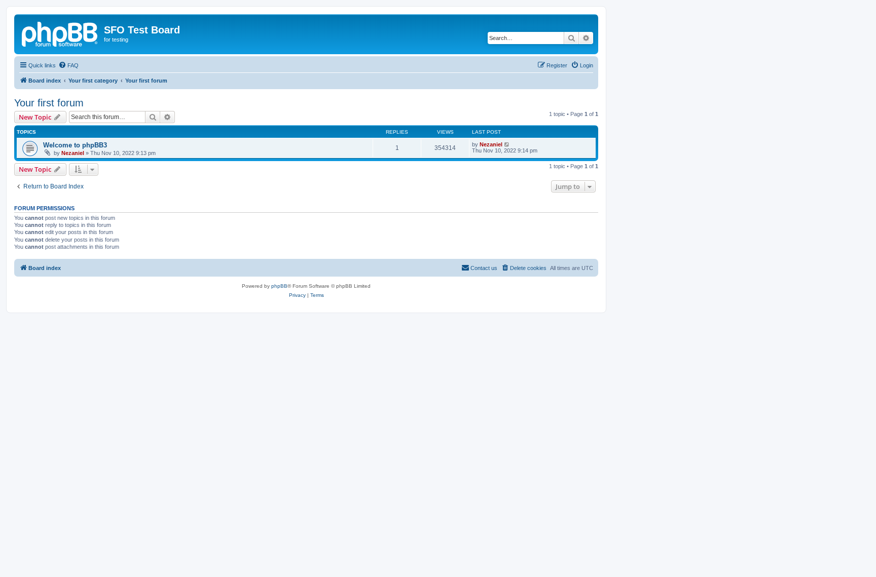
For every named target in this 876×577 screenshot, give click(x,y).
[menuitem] (68, 65)
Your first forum (49, 102)
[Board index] (60, 33)
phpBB (279, 286)
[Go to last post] (507, 144)
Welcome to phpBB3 (75, 145)
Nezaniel (72, 153)
